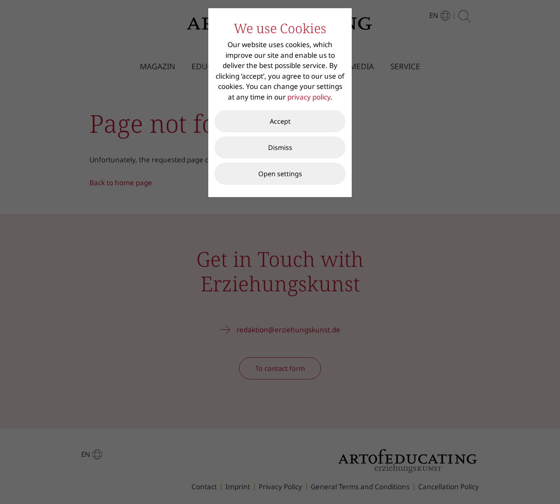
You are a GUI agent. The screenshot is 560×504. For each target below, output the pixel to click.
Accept (280, 121)
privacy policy (308, 97)
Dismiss (280, 147)
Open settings (280, 173)
